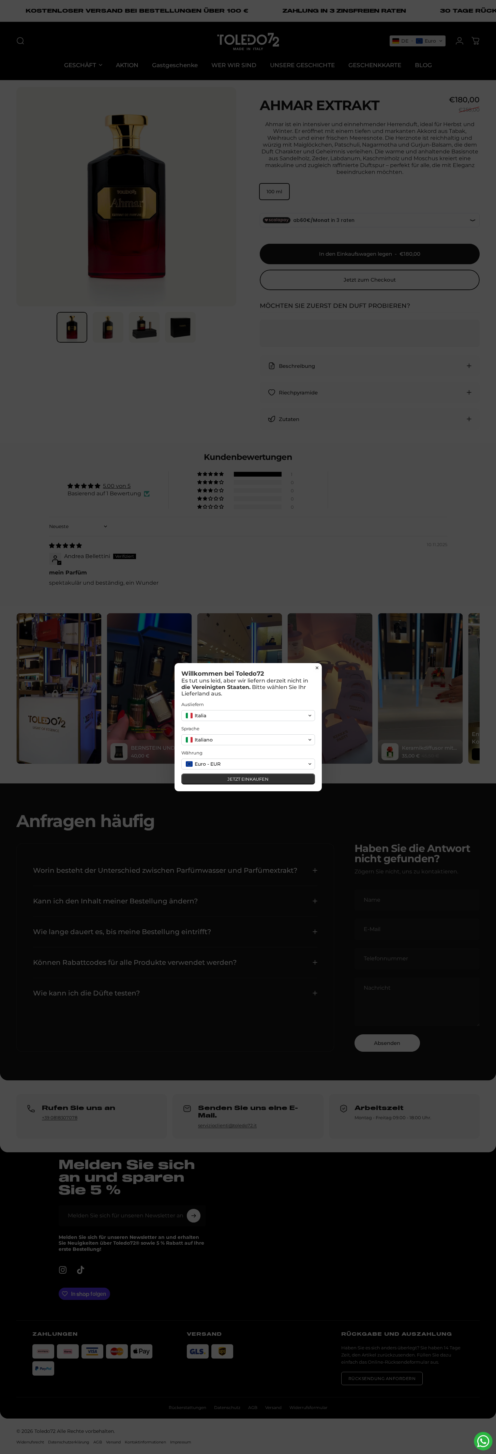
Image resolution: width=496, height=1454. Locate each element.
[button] (248, 715)
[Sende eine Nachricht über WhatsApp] (483, 1441)
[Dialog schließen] (317, 667)
